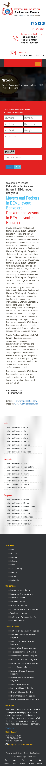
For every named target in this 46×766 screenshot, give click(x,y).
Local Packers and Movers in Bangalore (24, 699)
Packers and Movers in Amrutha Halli (19, 520)
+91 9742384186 (29, 39)
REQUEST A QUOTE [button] (38, 29)
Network (13, 561)
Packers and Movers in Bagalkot (17, 463)
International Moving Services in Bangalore (22, 672)
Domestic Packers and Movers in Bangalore (22, 642)
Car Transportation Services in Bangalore (25, 663)
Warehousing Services (18, 613)
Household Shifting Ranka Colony (22, 688)
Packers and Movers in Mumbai (17, 427)
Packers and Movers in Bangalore (18, 445)
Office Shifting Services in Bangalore (23, 655)
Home (12, 549)
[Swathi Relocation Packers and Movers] (5, 64)
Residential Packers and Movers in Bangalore (23, 636)
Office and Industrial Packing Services (24, 609)
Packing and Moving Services (21, 590)
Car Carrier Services (17, 597)
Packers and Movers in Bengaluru (18, 484)
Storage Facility (16, 568)
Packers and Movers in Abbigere (17, 503)
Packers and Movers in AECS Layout (19, 513)
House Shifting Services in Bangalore (23, 648)
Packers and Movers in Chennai (17, 434)
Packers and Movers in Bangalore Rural (20, 467)
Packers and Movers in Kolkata (17, 438)
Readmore (10, 728)
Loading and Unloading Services (21, 594)
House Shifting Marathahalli (20, 684)
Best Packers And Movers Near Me (23, 617)
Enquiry (13, 576)
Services (13, 557)
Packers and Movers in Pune (16, 448)
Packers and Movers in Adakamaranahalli (20, 506)
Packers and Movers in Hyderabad (18, 441)
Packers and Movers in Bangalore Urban (20, 470)
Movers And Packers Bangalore (21, 692)
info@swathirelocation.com (31, 55)
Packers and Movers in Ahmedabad (18, 452)
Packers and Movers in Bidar (16, 487)
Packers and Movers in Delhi (16, 431)
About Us (13, 553)
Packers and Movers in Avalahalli (17, 499)
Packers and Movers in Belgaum (17, 477)
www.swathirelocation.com (26, 403)
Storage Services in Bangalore (21, 667)
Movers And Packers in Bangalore (22, 696)
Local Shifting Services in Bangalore (23, 659)
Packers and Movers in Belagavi (17, 474)
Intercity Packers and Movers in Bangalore (22, 679)
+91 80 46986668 (30, 42)
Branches (13, 572)
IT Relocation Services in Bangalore (23, 652)
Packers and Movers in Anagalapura (18, 523)
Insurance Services (17, 620)
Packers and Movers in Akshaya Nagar (19, 517)
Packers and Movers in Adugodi (17, 510)
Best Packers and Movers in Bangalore (24, 631)
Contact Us (14, 580)
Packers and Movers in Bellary (16, 480)
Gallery (12, 564)
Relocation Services (17, 601)
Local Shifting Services (18, 605)
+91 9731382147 (29, 36)
